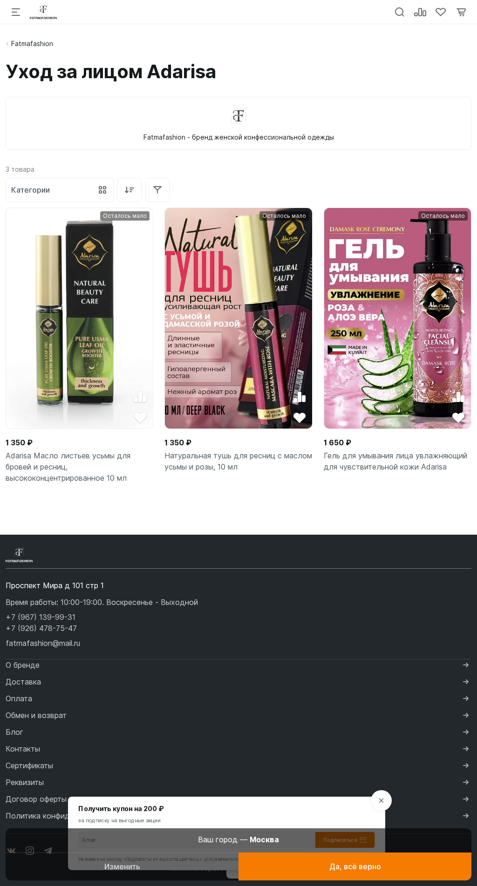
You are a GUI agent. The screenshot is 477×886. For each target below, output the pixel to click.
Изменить (122, 866)
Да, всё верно (355, 866)
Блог (14, 732)
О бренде (23, 665)
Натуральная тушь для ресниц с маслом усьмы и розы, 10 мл (238, 461)
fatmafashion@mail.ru (43, 643)
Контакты (23, 748)
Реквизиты (25, 782)
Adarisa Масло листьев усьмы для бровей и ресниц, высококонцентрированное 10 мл (68, 467)
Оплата (19, 698)
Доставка (23, 681)
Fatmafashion (32, 43)
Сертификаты (29, 765)
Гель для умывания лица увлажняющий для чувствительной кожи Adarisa (395, 461)
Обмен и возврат (36, 715)
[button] (40, 617)
